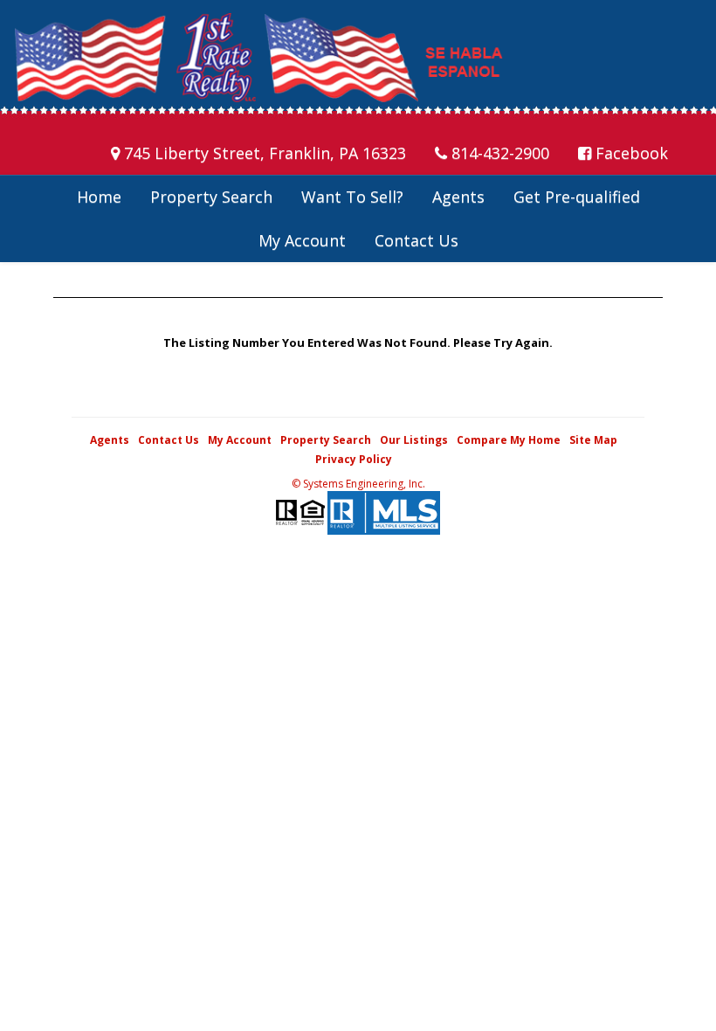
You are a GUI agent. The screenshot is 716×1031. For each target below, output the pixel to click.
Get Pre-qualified (576, 196)
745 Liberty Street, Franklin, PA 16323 (263, 152)
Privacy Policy (353, 459)
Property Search (211, 196)
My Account (302, 240)
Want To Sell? (352, 196)
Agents (458, 196)
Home (99, 196)
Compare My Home (509, 439)
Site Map (593, 439)
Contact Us (416, 240)
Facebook (629, 152)
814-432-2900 (498, 152)
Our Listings (414, 439)
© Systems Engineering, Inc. (358, 483)
